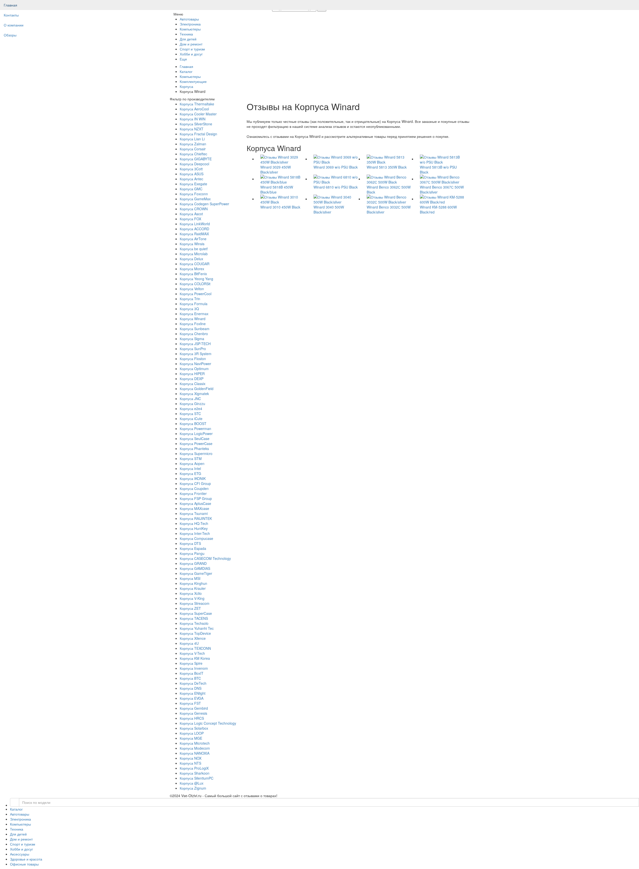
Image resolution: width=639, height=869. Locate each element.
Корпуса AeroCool (194, 108)
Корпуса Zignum (193, 788)
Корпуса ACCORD (194, 228)
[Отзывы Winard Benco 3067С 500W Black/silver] (443, 178)
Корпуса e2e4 (191, 408)
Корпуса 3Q (189, 308)
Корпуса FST (190, 703)
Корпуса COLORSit (195, 283)
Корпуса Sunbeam (194, 328)
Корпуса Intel (190, 468)
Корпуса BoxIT (191, 673)
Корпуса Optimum (194, 368)
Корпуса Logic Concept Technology (208, 723)
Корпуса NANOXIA (194, 753)
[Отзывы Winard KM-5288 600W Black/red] (443, 198)
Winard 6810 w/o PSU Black (336, 187)
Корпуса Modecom (195, 748)
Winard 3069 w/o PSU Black (336, 167)
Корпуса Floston (193, 358)
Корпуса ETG (190, 473)
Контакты (11, 14)
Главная (10, 4)
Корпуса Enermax (194, 313)
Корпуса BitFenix (193, 273)
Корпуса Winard (192, 318)
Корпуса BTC (190, 678)
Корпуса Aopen (192, 463)
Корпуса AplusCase (195, 503)
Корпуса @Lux (191, 783)
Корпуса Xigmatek (194, 393)
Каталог (186, 71)
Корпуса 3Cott (191, 168)
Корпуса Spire (191, 663)
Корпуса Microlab (194, 253)
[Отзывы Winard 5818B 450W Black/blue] (283, 178)
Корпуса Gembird (194, 708)
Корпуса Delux (191, 258)
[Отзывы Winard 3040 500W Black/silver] (336, 198)
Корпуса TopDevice (195, 633)
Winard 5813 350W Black (387, 167)
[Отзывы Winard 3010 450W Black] (283, 198)
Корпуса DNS (190, 688)
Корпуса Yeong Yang (196, 278)
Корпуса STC (190, 413)
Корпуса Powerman (195, 428)
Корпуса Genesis (193, 713)
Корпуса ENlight (192, 693)
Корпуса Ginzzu (192, 403)
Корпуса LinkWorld (195, 223)
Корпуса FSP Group (196, 498)
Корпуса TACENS (194, 618)
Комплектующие (193, 81)
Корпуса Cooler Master (198, 113)
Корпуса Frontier (193, 493)
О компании (13, 24)
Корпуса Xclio (191, 593)
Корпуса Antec (191, 178)
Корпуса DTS (190, 543)
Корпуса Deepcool (194, 163)
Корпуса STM (191, 458)
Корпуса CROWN (194, 208)
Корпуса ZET (190, 608)
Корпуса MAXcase (194, 508)
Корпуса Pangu (192, 553)
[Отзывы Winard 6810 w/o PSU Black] (336, 178)
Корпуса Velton (192, 288)
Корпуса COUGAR (194, 263)
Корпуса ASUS (191, 173)
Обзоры (10, 34)
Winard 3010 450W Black (280, 207)
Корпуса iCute (191, 418)
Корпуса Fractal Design (198, 133)
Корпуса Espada (193, 548)
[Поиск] (14, 802)
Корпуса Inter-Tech (195, 533)
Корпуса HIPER (192, 373)
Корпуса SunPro (193, 348)
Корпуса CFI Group (195, 483)
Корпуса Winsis (192, 243)
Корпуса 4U (189, 643)
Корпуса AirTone (193, 238)
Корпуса (186, 86)
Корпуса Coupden (194, 488)
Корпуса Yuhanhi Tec (197, 628)
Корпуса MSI (190, 578)
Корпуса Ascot (191, 213)
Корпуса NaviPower (195, 363)
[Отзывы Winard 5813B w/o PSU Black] (443, 158)
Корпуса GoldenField (196, 388)
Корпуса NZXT (191, 128)
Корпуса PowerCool (195, 293)
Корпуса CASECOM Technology (205, 558)
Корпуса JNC (190, 398)
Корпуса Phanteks (194, 448)
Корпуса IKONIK (193, 478)
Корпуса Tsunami (194, 513)
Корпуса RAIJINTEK (196, 518)
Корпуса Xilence (193, 638)
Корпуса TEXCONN (195, 648)
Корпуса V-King (192, 598)
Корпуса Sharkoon (194, 773)
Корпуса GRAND (193, 563)
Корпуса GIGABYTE (196, 158)
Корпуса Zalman (193, 143)
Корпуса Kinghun (193, 583)
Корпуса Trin (190, 298)
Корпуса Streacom (194, 603)
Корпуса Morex (192, 268)
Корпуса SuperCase (196, 613)
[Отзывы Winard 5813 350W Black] (389, 158)
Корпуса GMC (191, 188)
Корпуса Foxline (193, 323)
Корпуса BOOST (193, 423)
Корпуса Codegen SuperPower (204, 203)
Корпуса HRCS (192, 718)
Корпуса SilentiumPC (196, 778)
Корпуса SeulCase (194, 438)
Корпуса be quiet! (194, 248)
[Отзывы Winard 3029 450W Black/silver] (283, 158)
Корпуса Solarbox (194, 728)
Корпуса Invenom (194, 668)
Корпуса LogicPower (196, 433)
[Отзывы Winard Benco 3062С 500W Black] (389, 178)
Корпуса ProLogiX (194, 768)
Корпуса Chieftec (193, 153)
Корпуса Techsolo (194, 623)
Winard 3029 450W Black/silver (275, 170)
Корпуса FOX (190, 218)
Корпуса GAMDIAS (195, 568)
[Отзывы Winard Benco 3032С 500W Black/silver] (389, 198)
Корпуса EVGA (191, 698)
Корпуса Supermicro (196, 453)
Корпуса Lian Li (192, 138)
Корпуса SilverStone (196, 123)
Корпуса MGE (191, 738)
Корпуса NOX (190, 758)
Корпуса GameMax (195, 198)
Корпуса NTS (190, 763)
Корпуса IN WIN (192, 118)
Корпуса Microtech (195, 743)
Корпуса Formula (193, 303)
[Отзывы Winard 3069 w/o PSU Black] (336, 158)
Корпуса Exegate (193, 183)
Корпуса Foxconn (194, 193)
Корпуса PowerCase (196, 443)
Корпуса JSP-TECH (195, 343)
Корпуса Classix (192, 383)
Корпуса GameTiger (196, 573)
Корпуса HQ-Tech (194, 523)
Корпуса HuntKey (194, 528)
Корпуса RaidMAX (194, 233)
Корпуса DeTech (193, 683)
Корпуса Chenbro (194, 333)
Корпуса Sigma (192, 338)
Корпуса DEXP (191, 378)
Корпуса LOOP (192, 733)
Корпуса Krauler (193, 588)
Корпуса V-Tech (192, 653)
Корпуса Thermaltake (197, 103)
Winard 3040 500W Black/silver (329, 210)
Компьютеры (190, 76)
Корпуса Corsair (193, 148)
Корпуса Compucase (196, 538)
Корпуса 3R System (195, 353)
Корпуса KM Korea (195, 658)
